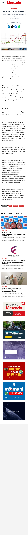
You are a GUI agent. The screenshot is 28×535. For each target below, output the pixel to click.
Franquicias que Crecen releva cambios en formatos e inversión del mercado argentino (13, 262)
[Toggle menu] (3, 2)
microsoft (15, 205)
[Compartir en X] (12, 26)
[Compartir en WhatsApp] (19, 26)
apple (10, 205)
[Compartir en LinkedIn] (9, 26)
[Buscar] (24, 2)
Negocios (14, 8)
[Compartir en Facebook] (15, 26)
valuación (21, 205)
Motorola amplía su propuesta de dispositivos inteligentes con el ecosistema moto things (11, 290)
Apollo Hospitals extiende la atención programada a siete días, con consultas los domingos (13, 234)
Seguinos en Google (15, 22)
